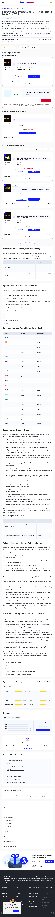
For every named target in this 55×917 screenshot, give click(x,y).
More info (20, 76)
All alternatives (7, 149)
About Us (17, 891)
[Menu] (3, 2)
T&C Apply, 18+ (27, 83)
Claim (45, 100)
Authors (17, 896)
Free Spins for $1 (37, 149)
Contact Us (17, 893)
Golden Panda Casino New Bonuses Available (17, 773)
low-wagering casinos (8, 512)
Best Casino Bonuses (8, 814)
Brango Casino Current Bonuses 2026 (15, 766)
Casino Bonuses (9, 8)
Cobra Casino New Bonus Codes (14, 779)
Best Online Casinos (8, 811)
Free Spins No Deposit (8, 826)
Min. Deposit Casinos (8, 817)
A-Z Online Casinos (7, 823)
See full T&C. (39, 866)
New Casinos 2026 (33, 906)
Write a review (42, 729)
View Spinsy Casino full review (44, 681)
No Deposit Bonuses (8, 820)
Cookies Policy (4, 896)
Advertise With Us (19, 899)
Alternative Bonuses (10, 47)
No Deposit (18, 149)
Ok (16, 911)
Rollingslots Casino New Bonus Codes (15, 770)
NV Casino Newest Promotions (14, 776)
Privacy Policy (4, 893)
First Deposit (23, 47)
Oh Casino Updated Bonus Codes (14, 760)
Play (33, 76)
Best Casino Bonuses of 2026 (9, 55)
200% (45, 149)
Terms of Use (4, 891)
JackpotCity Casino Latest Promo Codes (16, 782)
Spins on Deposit (34, 47)
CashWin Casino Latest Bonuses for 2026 (16, 763)
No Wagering (27, 149)
